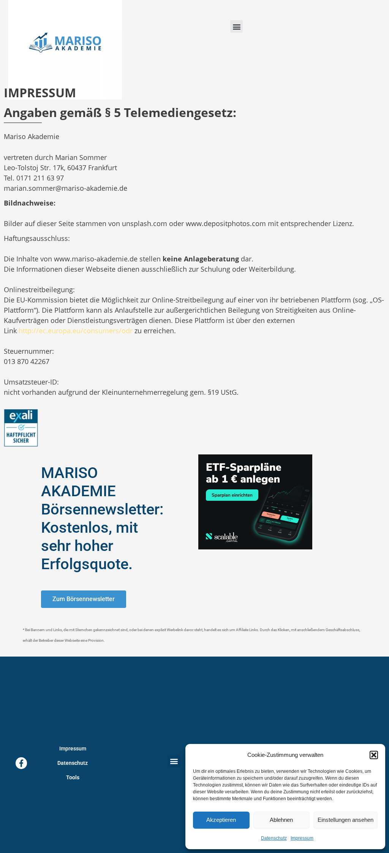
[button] (374, 755)
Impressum (302, 838)
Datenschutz (274, 838)
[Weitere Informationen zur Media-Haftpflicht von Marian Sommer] (21, 427)
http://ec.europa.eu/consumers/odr (76, 330)
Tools (72, 777)
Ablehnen (281, 820)
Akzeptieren (221, 820)
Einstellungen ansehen (345, 820)
